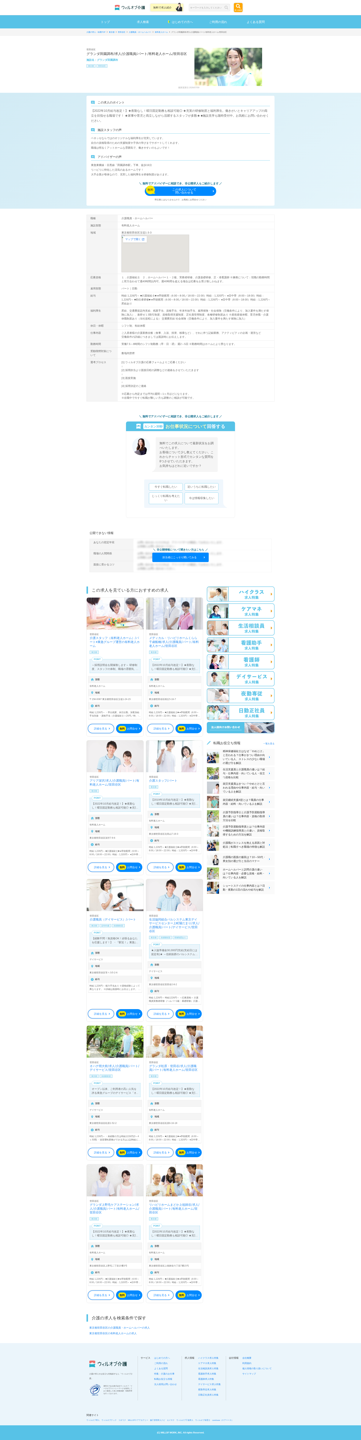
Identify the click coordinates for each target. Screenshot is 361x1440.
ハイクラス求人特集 (208, 1358)
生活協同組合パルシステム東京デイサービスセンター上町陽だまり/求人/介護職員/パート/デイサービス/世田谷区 (174, 925)
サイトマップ (249, 1373)
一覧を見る (269, 743)
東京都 (91, 66)
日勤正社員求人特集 (208, 1395)
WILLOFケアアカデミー (138, 1420)
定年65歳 (105, 926)
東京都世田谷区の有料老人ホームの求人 (113, 1333)
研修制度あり (180, 937)
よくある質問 (256, 22)
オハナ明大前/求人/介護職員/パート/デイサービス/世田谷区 (114, 1068)
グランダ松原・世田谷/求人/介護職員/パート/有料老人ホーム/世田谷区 (173, 1068)
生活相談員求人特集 (208, 1368)
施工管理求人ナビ (157, 1420)
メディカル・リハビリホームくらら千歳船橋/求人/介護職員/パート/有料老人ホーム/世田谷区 (174, 642)
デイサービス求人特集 (209, 1384)
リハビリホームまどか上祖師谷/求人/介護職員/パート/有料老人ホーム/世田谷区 (174, 1208)
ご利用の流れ (218, 22)
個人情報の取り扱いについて (257, 1368)
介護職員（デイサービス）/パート (113, 919)
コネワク (122, 1420)
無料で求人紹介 (162, 7)
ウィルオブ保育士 (202, 1420)
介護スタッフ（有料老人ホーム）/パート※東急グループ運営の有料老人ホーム (115, 642)
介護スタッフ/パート (163, 780)
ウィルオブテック (109, 1420)
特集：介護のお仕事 (164, 1373)
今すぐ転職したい (166, 486)
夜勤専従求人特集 (207, 1389)
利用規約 (246, 1363)
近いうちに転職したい (201, 486)
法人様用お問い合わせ (165, 1384)
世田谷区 (102, 66)
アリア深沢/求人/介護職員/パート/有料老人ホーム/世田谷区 (114, 782)
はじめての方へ (182, 22)
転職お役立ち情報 (163, 1379)
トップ (105, 22)
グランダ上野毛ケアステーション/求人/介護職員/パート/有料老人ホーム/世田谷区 (114, 1208)
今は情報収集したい (201, 498)
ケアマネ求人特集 (207, 1363)
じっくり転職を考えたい (166, 498)
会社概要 (246, 1358)
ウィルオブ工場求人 (184, 1420)
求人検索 (143, 22)
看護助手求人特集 (207, 1373)
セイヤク (170, 1420)
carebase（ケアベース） (222, 1420)
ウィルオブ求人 (93, 1420)
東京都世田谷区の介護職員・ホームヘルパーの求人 (119, 1327)
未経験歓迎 (118, 926)
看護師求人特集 (206, 1379)
